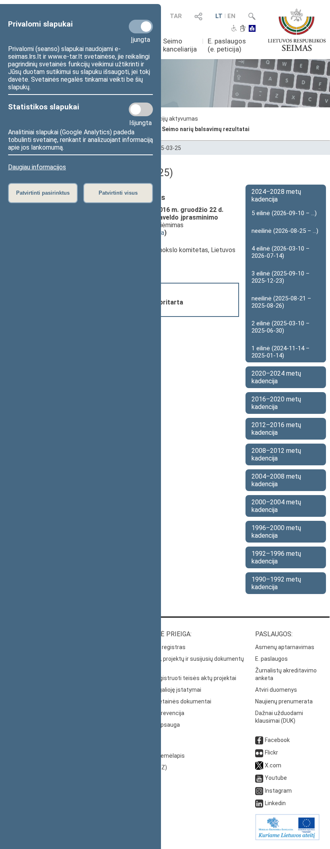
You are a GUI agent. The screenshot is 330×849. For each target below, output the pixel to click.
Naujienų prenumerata (284, 701)
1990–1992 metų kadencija (276, 583)
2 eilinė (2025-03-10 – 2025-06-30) (280, 327)
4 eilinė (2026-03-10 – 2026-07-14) (280, 252)
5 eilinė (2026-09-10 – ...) (284, 213)
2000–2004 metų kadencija (276, 506)
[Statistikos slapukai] (141, 109)
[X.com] (259, 765)
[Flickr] (259, 752)
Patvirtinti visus (118, 193)
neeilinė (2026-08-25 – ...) (285, 230)
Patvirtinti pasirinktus (43, 193)
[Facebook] (259, 740)
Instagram (278, 790)
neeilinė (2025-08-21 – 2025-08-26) (281, 302)
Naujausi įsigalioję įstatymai (165, 690)
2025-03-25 (166, 148)
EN (231, 16)
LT (219, 16)
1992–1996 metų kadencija (276, 557)
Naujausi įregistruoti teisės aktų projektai (183, 678)
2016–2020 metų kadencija (276, 403)
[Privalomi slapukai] (141, 26)
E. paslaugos (271, 659)
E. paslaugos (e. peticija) (227, 45)
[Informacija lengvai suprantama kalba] (252, 29)
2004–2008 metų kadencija (276, 480)
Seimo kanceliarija (180, 45)
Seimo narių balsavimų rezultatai (206, 129)
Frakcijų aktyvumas (173, 118)
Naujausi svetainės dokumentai (170, 701)
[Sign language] (242, 29)
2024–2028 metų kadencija (276, 195)
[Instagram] (259, 790)
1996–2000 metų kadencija (276, 531)
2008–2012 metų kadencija (276, 454)
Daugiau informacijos (37, 167)
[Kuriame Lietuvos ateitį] (287, 838)
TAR (176, 16)
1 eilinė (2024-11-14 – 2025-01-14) (280, 352)
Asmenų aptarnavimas (284, 647)
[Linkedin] (259, 803)
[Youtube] (259, 778)
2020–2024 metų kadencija (276, 377)
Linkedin (275, 803)
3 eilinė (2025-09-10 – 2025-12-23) (280, 277)
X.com (273, 765)
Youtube (276, 778)
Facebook (277, 740)
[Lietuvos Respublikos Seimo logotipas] (297, 29)
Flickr (271, 752)
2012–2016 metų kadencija (276, 428)
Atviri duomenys (276, 690)
